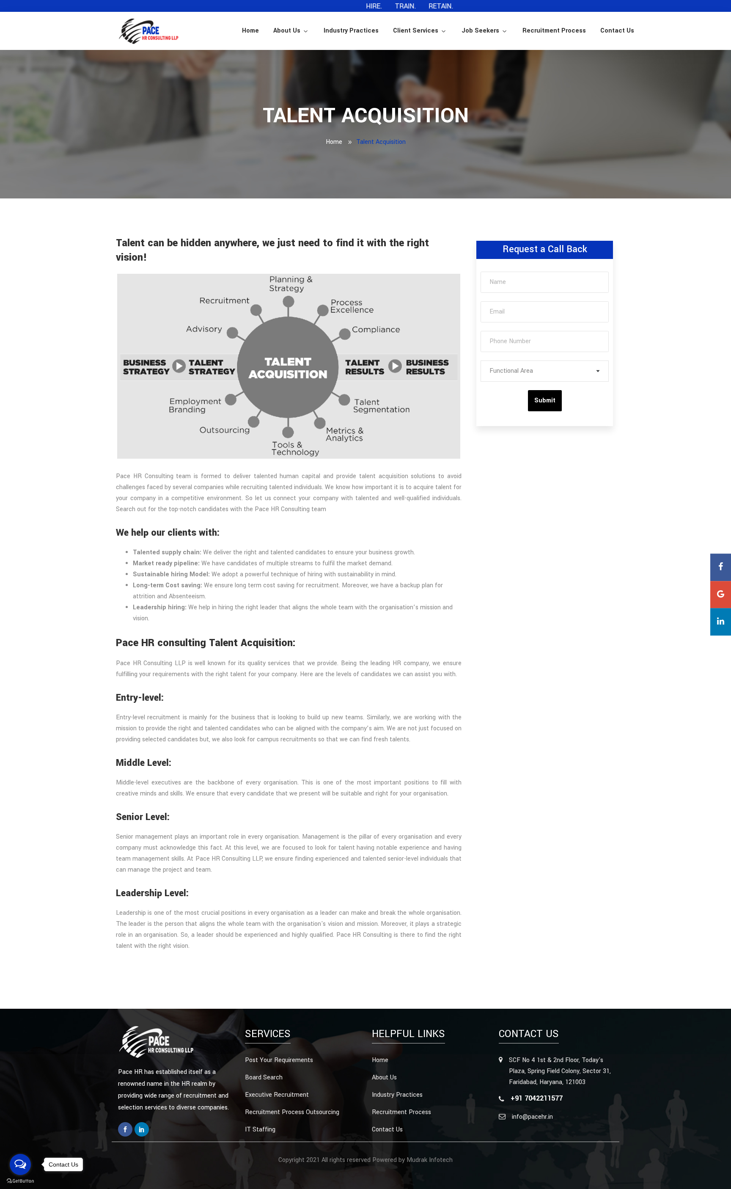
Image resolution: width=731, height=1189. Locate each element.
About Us (286, 30)
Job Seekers (480, 30)
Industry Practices (351, 30)
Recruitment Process (554, 30)
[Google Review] (720, 594)
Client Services (415, 30)
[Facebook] (125, 1129)
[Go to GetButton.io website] (20, 1180)
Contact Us (617, 30)
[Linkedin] (142, 1129)
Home (250, 30)
